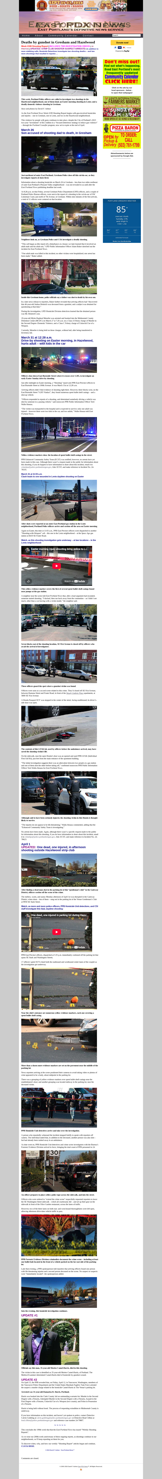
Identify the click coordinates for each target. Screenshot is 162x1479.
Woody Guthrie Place (75, 693)
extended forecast (122, 238)
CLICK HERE (27, 1446)
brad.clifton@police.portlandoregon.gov (37, 1420)
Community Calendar (63, 35)
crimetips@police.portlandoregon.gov (36, 467)
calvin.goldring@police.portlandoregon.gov (54, 1418)
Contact (88, 35)
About (39, 35)
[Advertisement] (122, 180)
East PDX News (83, 1466)
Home (26, 35)
